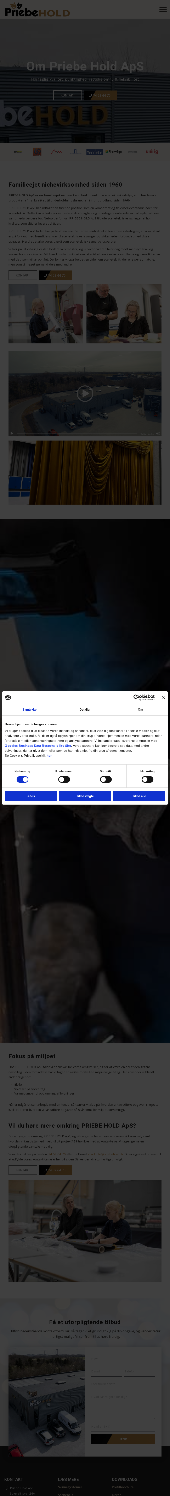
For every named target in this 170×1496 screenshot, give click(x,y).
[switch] (64, 779)
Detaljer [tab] (85, 709)
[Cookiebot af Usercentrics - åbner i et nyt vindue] (136, 697)
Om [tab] (140, 709)
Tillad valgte (85, 796)
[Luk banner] (163, 697)
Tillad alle (139, 796)
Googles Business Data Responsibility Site (38, 745)
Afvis (31, 796)
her (49, 755)
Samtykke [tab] (29, 709)
